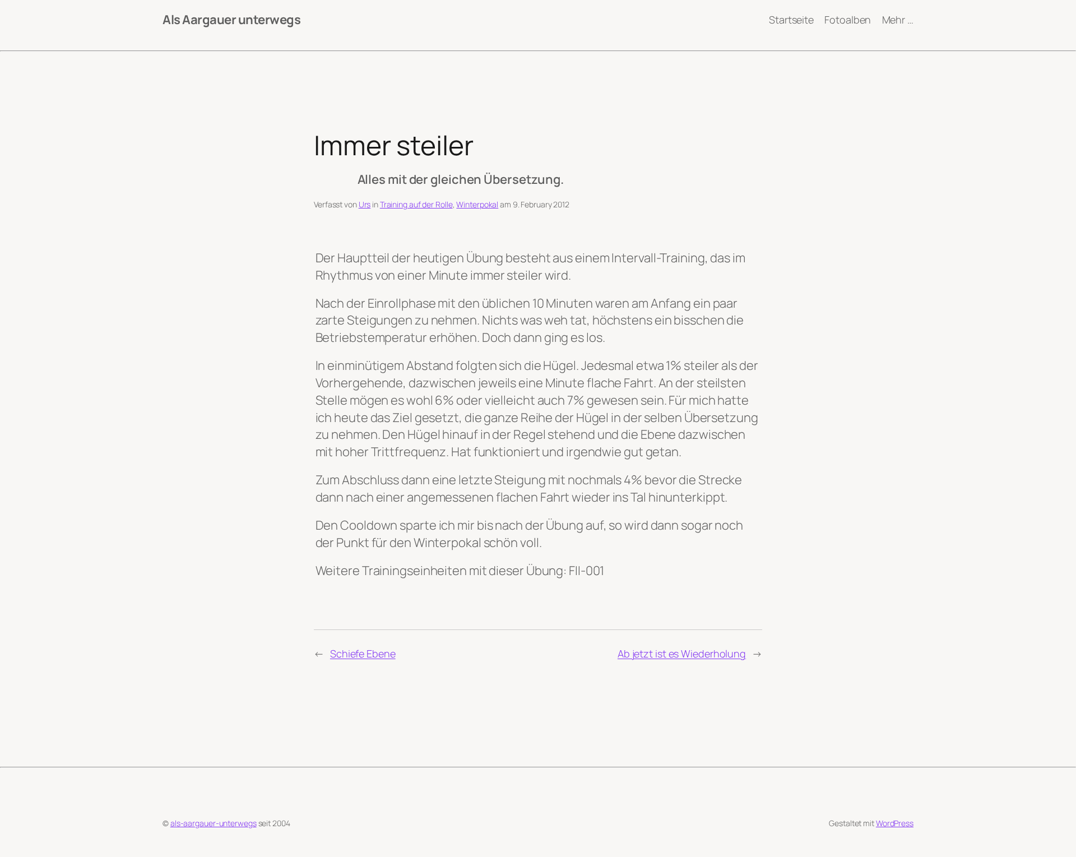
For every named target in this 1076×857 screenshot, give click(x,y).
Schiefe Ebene (363, 653)
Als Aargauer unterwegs (231, 19)
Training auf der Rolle (416, 204)
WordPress (894, 823)
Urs (365, 204)
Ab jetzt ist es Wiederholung (682, 653)
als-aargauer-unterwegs (213, 823)
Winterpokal (477, 204)
